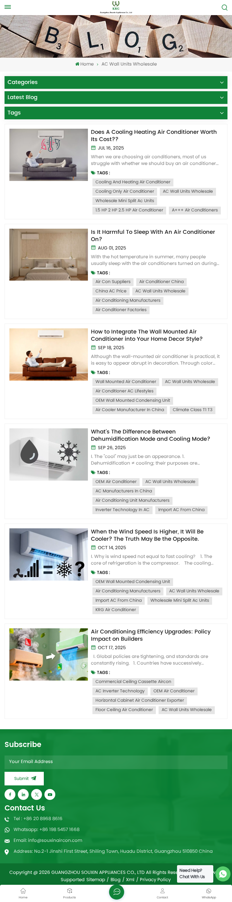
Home (87, 64)
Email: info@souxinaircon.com (48, 841)
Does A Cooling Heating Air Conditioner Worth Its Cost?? (154, 136)
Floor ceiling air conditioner (124, 710)
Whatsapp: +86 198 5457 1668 (46, 830)
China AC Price (111, 291)
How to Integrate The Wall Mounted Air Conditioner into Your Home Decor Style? (147, 335)
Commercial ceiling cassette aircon (133, 681)
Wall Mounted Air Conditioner (125, 382)
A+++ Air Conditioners (195, 210)
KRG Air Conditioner (115, 610)
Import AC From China (181, 510)
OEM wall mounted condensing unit (132, 400)
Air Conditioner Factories (121, 310)
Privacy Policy (155, 880)
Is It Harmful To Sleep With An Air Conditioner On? (153, 236)
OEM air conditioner (116, 481)
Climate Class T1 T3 (192, 410)
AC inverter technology (120, 691)
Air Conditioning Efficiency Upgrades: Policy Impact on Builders (151, 635)
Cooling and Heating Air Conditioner (132, 182)
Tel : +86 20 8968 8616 (38, 819)
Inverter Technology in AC (122, 510)
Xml (130, 880)
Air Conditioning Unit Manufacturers (132, 500)
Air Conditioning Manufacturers (127, 300)
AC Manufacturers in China (123, 491)
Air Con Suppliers (112, 282)
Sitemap (95, 880)
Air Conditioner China (161, 282)
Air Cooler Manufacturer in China (129, 410)
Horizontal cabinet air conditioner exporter (139, 700)
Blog (116, 880)
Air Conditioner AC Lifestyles (124, 391)
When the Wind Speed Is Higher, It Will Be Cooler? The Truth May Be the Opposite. (147, 535)
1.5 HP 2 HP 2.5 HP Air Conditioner (129, 210)
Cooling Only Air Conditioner (124, 191)
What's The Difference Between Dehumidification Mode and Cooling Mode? (150, 435)
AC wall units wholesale (188, 191)
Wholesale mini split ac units (124, 201)
